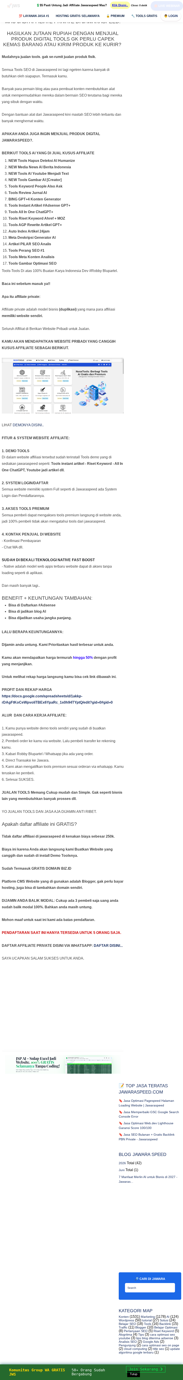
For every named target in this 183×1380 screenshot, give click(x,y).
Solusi (163, 1320)
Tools (147, 1324)
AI (167, 1316)
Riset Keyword (163, 1331)
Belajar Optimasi (165, 1327)
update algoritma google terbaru (149, 1350)
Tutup (133, 1374)
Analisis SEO (128, 1341)
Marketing (147, 1316)
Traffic (123, 1327)
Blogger (140, 1327)
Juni (122, 1170)
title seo (158, 1349)
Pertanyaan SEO (135, 1331)
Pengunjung (127, 1345)
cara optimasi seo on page (160, 1345)
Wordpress (126, 1320)
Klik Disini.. (120, 5)
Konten (124, 1316)
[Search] (170, 1286)
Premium (115, 16)
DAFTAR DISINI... (108, 945)
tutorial (146, 1320)
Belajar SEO (127, 1324)
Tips (140, 1334)
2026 (122, 1163)
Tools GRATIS (144, 16)
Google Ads (150, 1341)
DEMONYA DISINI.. (28, 425)
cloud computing (135, 1349)
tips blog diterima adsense (154, 1338)
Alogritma (125, 1334)
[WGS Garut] (62, 1074)
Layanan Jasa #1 (34, 16)
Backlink (164, 1324)
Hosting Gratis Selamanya (78, 16)
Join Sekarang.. (145, 1369)
